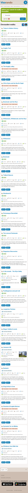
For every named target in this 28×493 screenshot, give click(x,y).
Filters (7, 18)
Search (22, 19)
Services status (9, 490)
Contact (2, 475)
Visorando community (5, 477)
